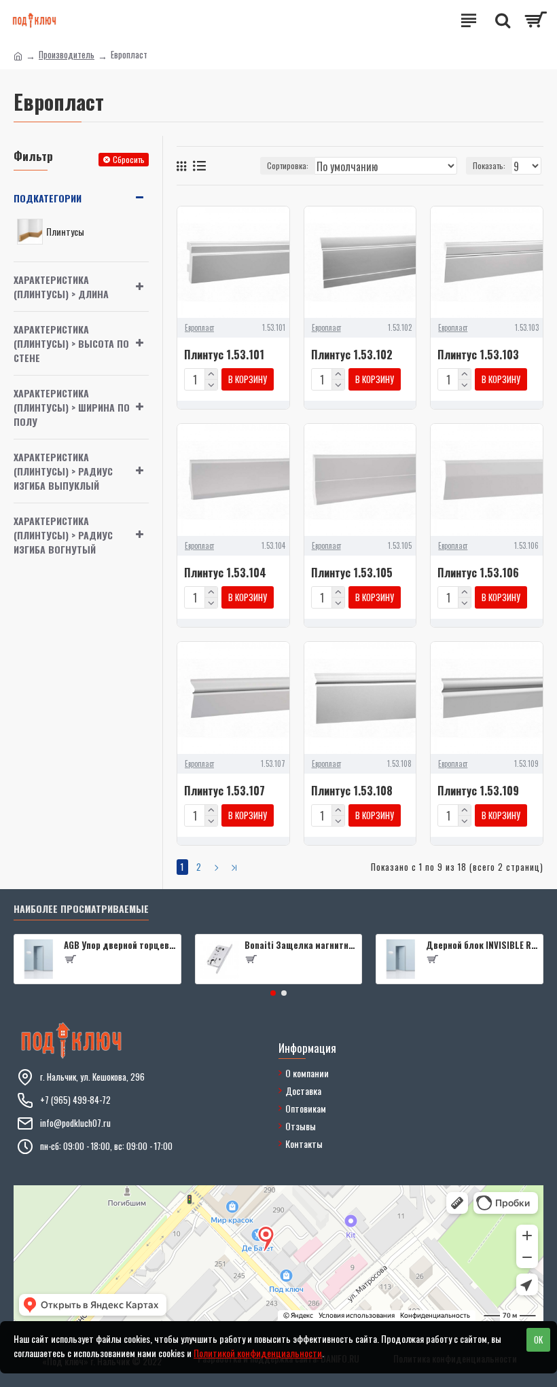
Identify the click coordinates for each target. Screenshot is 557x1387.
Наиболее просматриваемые (81, 909)
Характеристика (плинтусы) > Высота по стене (71, 343)
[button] (273, 993)
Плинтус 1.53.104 (225, 573)
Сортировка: (287, 165)
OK (538, 1339)
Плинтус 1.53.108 (352, 791)
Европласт (199, 327)
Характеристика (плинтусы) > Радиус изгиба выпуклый (63, 471)
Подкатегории (48, 198)
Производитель (66, 54)
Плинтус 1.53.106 (478, 573)
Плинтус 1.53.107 (224, 791)
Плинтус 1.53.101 (224, 355)
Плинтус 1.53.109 (478, 791)
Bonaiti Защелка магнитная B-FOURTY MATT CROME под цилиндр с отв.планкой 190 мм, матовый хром (301, 945)
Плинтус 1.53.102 (352, 355)
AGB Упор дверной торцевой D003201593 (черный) (120, 945)
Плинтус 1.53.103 (478, 355)
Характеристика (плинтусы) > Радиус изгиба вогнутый (63, 535)
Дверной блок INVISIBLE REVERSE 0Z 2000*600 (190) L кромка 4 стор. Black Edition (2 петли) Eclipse (482, 945)
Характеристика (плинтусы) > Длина (61, 286)
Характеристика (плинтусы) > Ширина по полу (72, 407)
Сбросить (129, 159)
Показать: (489, 165)
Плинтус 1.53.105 (352, 573)
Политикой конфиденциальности (258, 1353)
